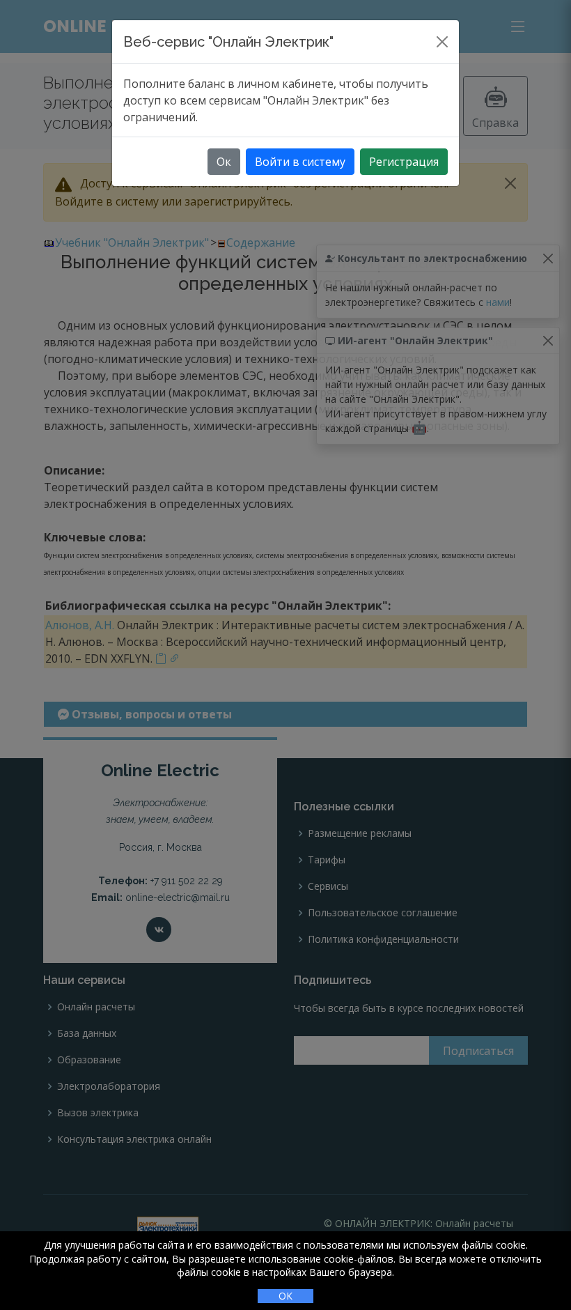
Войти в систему (300, 161)
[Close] (442, 42)
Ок (224, 161)
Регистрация (404, 161)
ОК (285, 1295)
